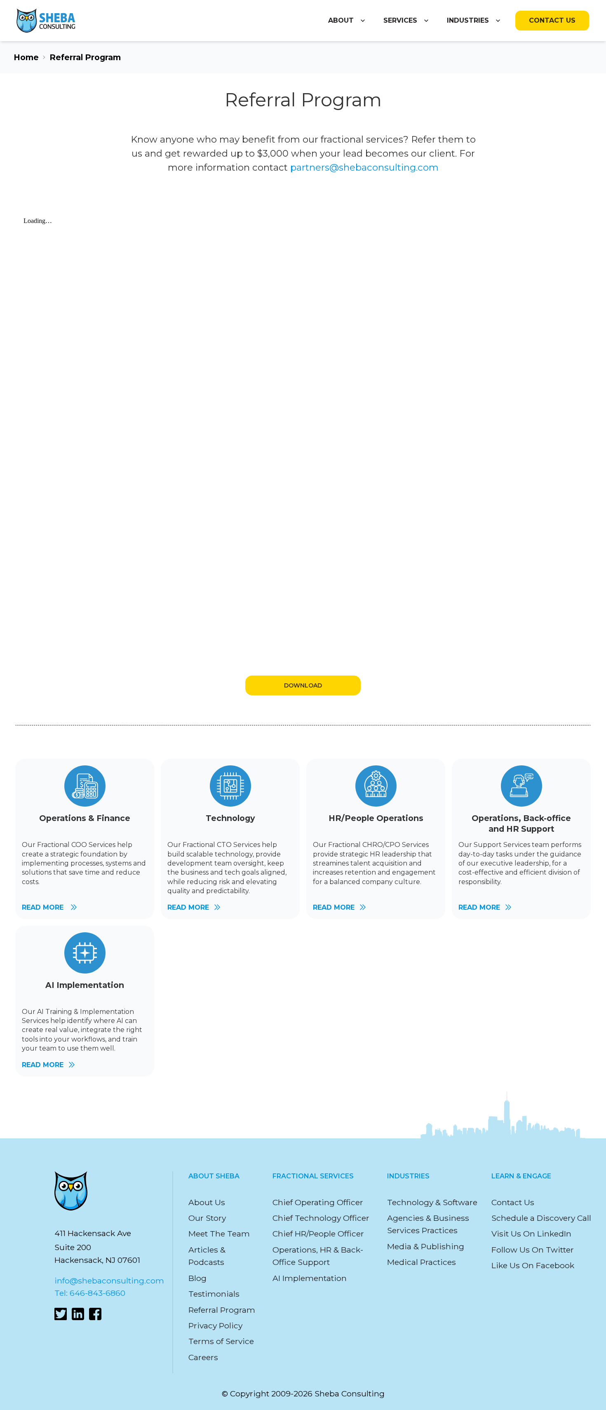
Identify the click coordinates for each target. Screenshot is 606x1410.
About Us (206, 1202)
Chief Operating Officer (317, 1202)
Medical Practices (421, 1262)
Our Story (207, 1218)
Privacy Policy (215, 1325)
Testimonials (214, 1294)
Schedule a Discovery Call (541, 1218)
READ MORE (44, 907)
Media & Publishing (425, 1246)
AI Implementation (309, 1278)
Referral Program (221, 1310)
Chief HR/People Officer (318, 1234)
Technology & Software (432, 1202)
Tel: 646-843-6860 (89, 1293)
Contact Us (552, 20)
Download (303, 685)
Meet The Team (219, 1234)
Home (26, 57)
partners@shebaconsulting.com (364, 167)
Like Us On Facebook (532, 1265)
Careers (203, 1357)
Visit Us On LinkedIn (531, 1234)
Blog (197, 1278)
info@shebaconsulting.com (109, 1281)
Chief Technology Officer (320, 1218)
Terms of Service (221, 1341)
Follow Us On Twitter (532, 1250)
